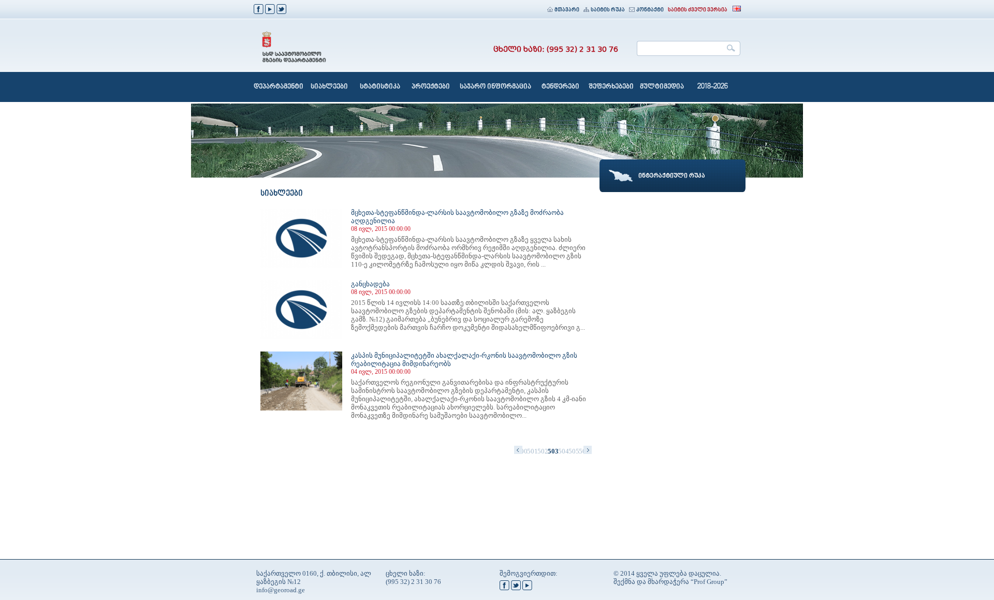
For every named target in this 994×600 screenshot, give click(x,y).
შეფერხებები (611, 87)
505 (573, 451)
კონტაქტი (650, 10)
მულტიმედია (662, 87)
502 (542, 451)
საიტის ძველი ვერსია (697, 10)
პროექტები (431, 87)
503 (553, 451)
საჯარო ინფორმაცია (495, 87)
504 (563, 451)
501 (532, 451)
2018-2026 (712, 87)
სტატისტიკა (380, 87)
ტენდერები (560, 87)
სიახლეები (329, 87)
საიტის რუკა (608, 10)
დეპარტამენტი (278, 87)
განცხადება (370, 284)
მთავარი (566, 10)
